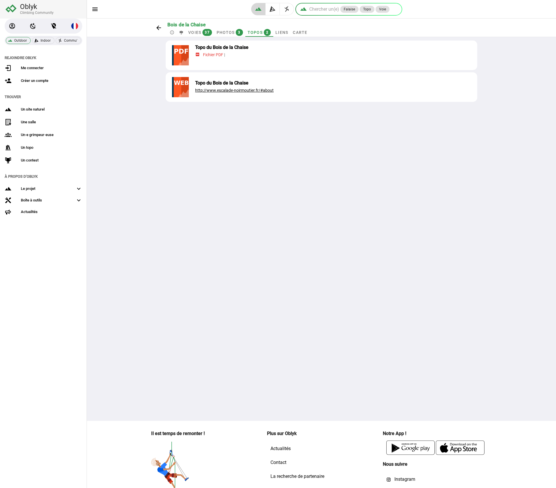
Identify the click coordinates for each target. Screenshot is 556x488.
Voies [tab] (199, 32)
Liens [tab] (281, 32)
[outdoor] (258, 9)
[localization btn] (54, 26)
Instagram (404, 479)
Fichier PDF (213, 54)
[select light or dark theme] (33, 26)
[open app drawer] (95, 9)
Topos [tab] (257, 32)
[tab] (172, 32)
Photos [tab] (228, 32)
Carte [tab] (300, 32)
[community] (287, 9)
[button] (12, 26)
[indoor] (273, 9)
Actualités (280, 448)
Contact (278, 462)
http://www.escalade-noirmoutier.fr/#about (234, 90)
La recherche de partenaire (297, 476)
